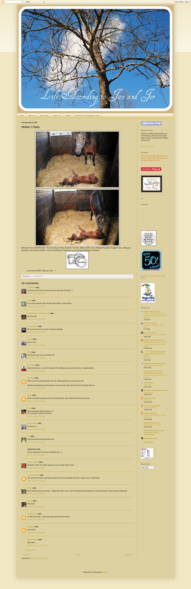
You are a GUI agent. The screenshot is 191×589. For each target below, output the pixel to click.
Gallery (68, 115)
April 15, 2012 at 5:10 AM (36, 416)
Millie (29, 352)
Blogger (105, 572)
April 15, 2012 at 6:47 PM (36, 481)
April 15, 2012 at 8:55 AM (36, 455)
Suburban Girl (32, 514)
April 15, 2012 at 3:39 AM (36, 401)
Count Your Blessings (152, 406)
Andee (29, 339)
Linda (29, 300)
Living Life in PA (149, 398)
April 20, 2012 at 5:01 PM (36, 520)
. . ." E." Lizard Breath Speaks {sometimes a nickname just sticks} (154, 354)
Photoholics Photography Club (87, 115)
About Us (32, 115)
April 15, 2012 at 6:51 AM (36, 429)
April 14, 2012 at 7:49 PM (36, 358)
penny (29, 395)
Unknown (30, 378)
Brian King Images (150, 438)
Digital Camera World (151, 312)
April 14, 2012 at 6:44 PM (36, 306)
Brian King (31, 365)
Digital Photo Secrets (151, 423)
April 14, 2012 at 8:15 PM (36, 371)
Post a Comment (30, 550)
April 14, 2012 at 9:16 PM (36, 388)
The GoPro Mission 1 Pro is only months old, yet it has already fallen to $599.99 (155, 315)
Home (21, 115)
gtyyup (29, 501)
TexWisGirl (31, 287)
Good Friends (148, 385)
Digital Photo (148, 442)
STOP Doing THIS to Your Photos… (155, 334)
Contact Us (56, 115)
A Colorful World (33, 475)
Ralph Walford (32, 539)
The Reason (148, 400)
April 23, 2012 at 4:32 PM (36, 533)
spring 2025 (147, 358)
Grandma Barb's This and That (38, 313)
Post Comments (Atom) (39, 558)
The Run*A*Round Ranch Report (156, 390)
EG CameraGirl (32, 462)
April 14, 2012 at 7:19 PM (36, 319)
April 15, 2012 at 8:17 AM (36, 442)
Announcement (148, 392)
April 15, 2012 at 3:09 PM (36, 468)
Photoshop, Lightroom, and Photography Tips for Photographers (153, 433)
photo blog (44, 115)
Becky (29, 488)
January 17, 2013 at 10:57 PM (37, 545)
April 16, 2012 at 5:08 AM (36, 494)
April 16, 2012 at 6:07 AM (36, 507)
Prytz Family (148, 383)
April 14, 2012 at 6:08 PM (36, 293)
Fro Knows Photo (150, 333)
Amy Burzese (32, 326)
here (55, 271)
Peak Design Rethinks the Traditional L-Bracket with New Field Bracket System (155, 344)
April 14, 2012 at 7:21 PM (36, 332)
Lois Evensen (32, 423)
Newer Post (26, 555)
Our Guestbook (148, 146)
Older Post (129, 555)
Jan (28, 436)
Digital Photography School (154, 340)
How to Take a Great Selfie (152, 425)
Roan (29, 408)
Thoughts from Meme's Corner (155, 364)
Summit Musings (150, 413)
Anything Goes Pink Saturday (153, 365)
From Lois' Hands (150, 323)
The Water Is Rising (150, 407)
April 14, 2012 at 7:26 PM (36, 345)
